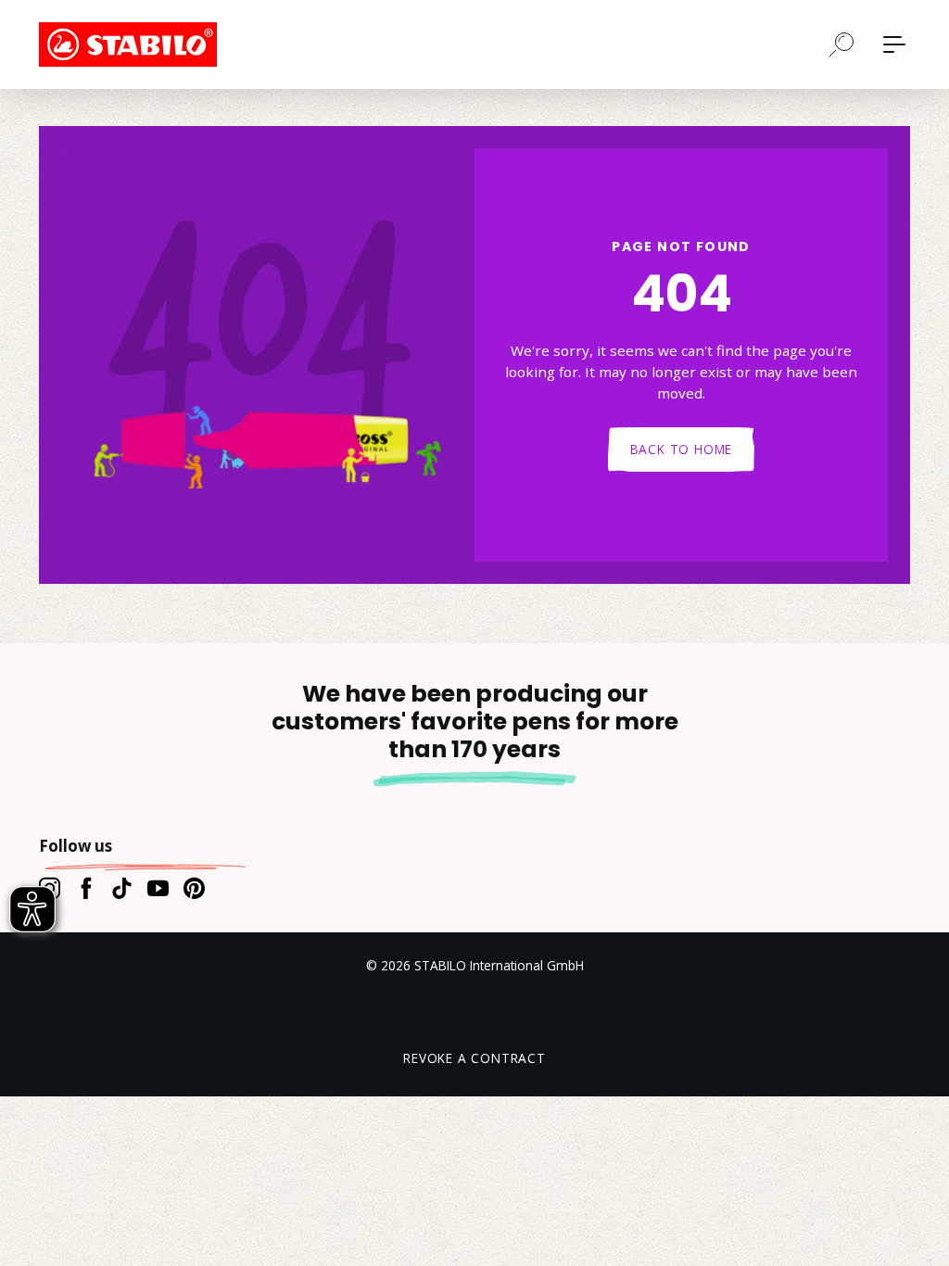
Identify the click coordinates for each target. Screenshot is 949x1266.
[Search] (841, 43)
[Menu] (894, 44)
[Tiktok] (122, 888)
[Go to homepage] (131, 44)
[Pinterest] (194, 888)
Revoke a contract (474, 1058)
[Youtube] (158, 888)
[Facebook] (85, 888)
